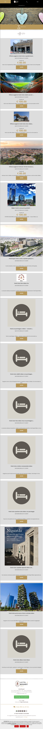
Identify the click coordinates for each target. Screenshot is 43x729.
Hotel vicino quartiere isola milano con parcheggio (21, 511)
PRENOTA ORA (23, 26)
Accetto (16, 726)
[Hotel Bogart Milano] (21, 683)
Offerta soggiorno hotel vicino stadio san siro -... (21, 95)
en (20, 5)
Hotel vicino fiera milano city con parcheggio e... (21, 420)
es (21, 5)
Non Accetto (22, 726)
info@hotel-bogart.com (21, 693)
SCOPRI (21, 67)
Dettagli (26, 717)
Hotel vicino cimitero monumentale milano (21, 466)
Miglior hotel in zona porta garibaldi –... (22, 208)
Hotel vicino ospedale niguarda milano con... (21, 567)
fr (22, 5)
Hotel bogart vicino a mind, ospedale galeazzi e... (21, 258)
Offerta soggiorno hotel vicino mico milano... (21, 124)
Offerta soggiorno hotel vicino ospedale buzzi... (21, 56)
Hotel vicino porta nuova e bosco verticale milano (21, 613)
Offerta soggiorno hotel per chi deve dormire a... (21, 166)
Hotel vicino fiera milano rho (21, 283)
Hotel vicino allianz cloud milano (21, 660)
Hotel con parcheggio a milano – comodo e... (21, 328)
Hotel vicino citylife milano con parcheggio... (21, 374)
